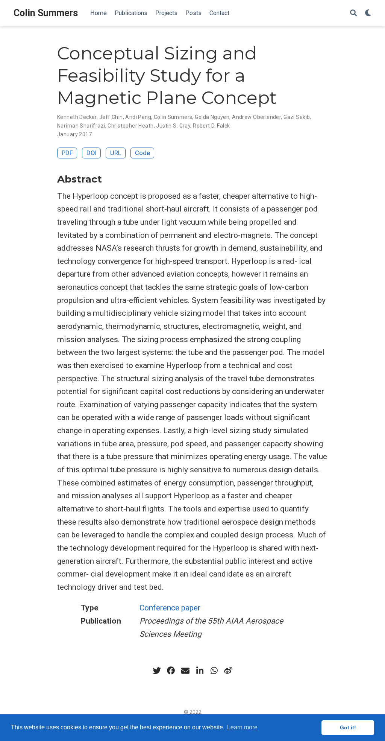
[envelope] (185, 670)
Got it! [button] (348, 727)
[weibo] (228, 670)
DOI (91, 153)
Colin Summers (46, 13)
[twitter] (156, 670)
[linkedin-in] (199, 670)
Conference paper (169, 607)
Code (142, 153)
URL (115, 153)
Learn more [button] (242, 727)
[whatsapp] (214, 670)
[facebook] (171, 670)
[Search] (353, 13)
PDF (67, 153)
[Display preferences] (368, 13)
